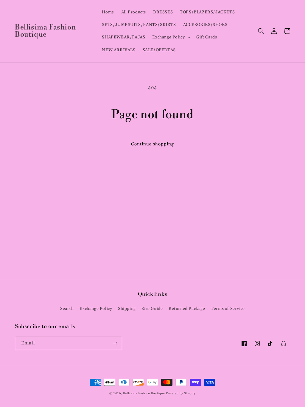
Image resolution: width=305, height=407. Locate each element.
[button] (171, 37)
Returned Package (187, 308)
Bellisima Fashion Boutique (144, 393)
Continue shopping (152, 144)
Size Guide (152, 308)
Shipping (127, 308)
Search (67, 308)
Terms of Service (228, 308)
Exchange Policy (96, 308)
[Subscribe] (115, 343)
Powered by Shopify (181, 393)
